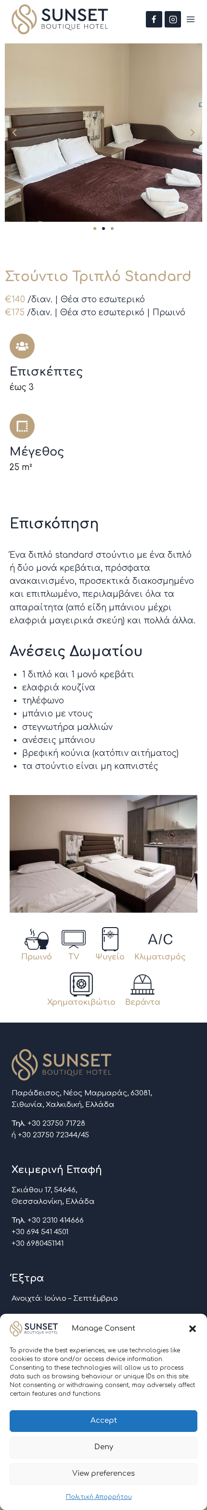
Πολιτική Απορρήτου (99, 1497)
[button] (192, 1329)
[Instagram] (173, 19)
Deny (103, 1447)
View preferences (103, 1474)
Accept (104, 1420)
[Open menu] (190, 19)
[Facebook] (154, 19)
